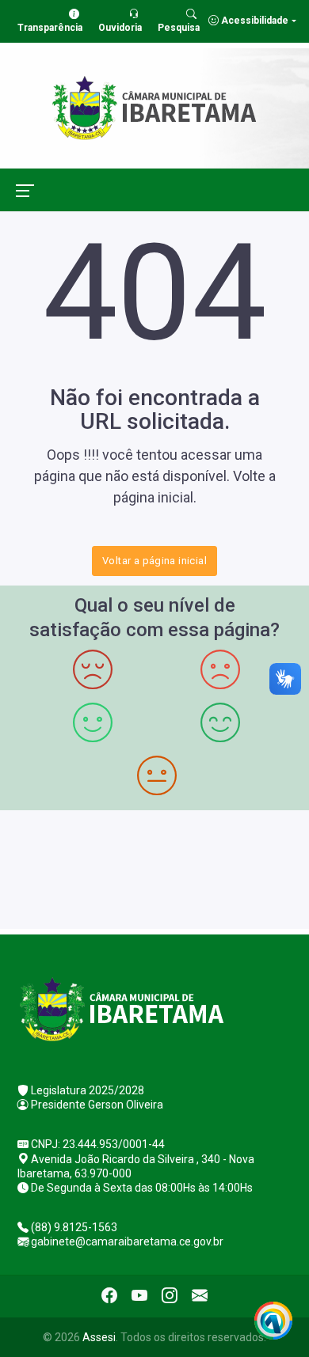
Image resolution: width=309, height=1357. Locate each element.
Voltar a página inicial (154, 561)
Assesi (99, 1337)
